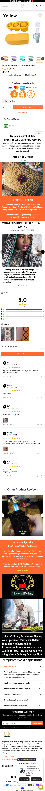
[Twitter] (15, 777)
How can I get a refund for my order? (15, 706)
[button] (5, 6)
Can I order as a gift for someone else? (16, 700)
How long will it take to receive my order (17, 683)
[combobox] (42, 346)
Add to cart (28, 107)
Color (5, 101)
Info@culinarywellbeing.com (14, 759)
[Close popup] (41, 761)
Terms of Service (28, 727)
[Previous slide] (2, 58)
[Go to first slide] (42, 58)
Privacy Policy (39, 727)
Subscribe (37, 723)
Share (39, 133)
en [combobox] (5, 293)
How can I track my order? (12, 694)
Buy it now (22, 112)
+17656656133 (9, 757)
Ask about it (36, 779)
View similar (24, 779)
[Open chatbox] (40, 787)
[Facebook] (12, 777)
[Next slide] (41, 162)
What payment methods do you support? (17, 689)
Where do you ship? (10, 666)
